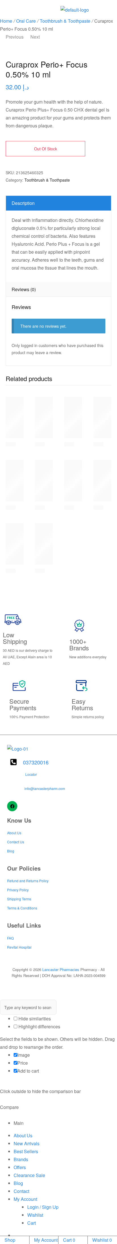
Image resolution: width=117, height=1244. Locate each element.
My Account (25, 1199)
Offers (20, 1167)
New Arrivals (26, 1143)
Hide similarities (34, 1018)
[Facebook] (12, 806)
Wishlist (35, 1215)
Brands (21, 1159)
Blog (18, 1183)
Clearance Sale (29, 1175)
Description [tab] (23, 203)
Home (6, 21)
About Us (23, 1135)
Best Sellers (26, 1151)
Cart (31, 1223)
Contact (21, 1191)
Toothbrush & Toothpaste (65, 21)
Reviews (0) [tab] (24, 289)
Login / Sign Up (42, 1207)
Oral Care (26, 21)
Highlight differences (38, 1026)
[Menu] (9, 8)
